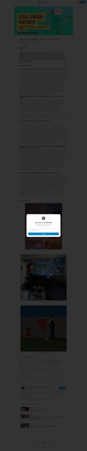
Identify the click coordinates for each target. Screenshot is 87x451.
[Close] (58, 215)
